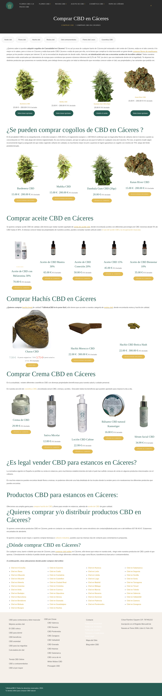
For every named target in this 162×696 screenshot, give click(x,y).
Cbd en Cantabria (57, 575)
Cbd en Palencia (95, 601)
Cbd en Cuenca (56, 590)
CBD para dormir (15, 633)
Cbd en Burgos (17, 608)
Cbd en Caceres (56, 568)
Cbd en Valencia (133, 593)
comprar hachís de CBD (43, 506)
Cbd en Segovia (133, 571)
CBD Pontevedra (54, 631)
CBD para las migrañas (18, 646)
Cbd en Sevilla (133, 575)
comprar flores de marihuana (145, 51)
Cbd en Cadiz (55, 571)
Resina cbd (50, 40)
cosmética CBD (30, 389)
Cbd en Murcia (94, 590)
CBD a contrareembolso (18, 664)
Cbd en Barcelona (18, 597)
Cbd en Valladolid (134, 597)
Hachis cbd (36, 40)
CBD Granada (53, 644)
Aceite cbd (8, 40)
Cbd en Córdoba (56, 586)
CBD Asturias (52, 649)
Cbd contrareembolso (68, 40)
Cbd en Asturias (17, 586)
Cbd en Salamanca (134, 568)
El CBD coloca (14, 628)
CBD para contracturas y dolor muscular (24, 620)
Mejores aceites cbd (17, 624)
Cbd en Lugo (93, 579)
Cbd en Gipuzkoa (57, 593)
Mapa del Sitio (91, 640)
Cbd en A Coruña (18, 568)
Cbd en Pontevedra (96, 604)
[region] (28, 679)
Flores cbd (22, 40)
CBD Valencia (53, 623)
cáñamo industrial (62, 538)
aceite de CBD (94, 506)
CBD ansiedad (14, 641)
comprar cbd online (63, 552)
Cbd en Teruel (132, 586)
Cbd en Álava (16, 571)
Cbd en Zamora (133, 601)
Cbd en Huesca (94, 568)
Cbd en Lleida (94, 575)
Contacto (89, 620)
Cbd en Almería (17, 582)
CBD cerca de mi (54, 657)
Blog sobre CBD (92, 645)
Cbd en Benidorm (18, 601)
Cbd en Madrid (94, 582)
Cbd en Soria (132, 579)
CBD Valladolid (53, 640)
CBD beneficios (15, 637)
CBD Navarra (52, 627)
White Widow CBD (54, 662)
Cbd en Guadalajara (58, 604)
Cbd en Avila (16, 590)
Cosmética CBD (107, 40)
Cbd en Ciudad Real (58, 582)
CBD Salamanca (54, 653)
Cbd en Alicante (17, 579)
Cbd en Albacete (18, 575)
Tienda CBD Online (16, 659)
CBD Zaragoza (53, 636)
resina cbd (108, 307)
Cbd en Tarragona (134, 582)
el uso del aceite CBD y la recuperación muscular (121, 230)
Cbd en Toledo (133, 590)
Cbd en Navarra (94, 593)
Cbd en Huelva (56, 608)
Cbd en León (93, 571)
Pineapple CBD (53, 666)
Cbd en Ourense (95, 597)
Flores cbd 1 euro (89, 40)
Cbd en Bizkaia (17, 604)
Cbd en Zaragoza (134, 604)
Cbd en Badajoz (17, 593)
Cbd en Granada (56, 601)
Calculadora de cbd (16, 650)
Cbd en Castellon (57, 579)
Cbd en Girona (56, 597)
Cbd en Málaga (94, 586)
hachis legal (27, 307)
